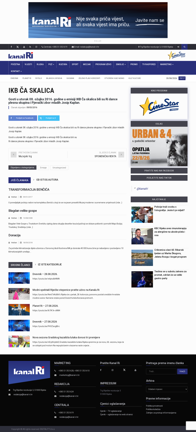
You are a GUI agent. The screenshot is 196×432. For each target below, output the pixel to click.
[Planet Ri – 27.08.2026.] (19, 309)
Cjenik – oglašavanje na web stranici (116, 414)
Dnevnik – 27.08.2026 (45, 321)
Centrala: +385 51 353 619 (55, 47)
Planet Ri (27, 78)
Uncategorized (59, 168)
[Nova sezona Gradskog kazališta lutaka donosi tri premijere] (19, 341)
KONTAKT (15, 71)
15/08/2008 (27, 218)
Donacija (14, 235)
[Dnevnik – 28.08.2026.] (19, 278)
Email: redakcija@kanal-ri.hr (86, 47)
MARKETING (166, 64)
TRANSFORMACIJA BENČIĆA (28, 189)
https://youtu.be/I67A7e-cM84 (46, 310)
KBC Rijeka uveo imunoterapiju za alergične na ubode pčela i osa (170, 232)
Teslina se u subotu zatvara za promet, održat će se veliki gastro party (170, 275)
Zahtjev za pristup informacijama (161, 413)
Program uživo (103, 64)
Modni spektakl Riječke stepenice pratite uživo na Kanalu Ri (66, 289)
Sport (75, 64)
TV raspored (149, 64)
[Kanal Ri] (57, 55)
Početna (15, 64)
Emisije (120, 64)
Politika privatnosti (154, 406)
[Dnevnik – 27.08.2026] (19, 325)
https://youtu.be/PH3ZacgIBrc (46, 326)
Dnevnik (14, 78)
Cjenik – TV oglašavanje (111, 411)
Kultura (63, 64)
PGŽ (50, 64)
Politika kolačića (153, 409)
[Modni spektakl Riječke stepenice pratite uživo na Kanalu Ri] (19, 294)
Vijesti (28, 64)
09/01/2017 (27, 197)
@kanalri (142, 188)
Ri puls (38, 78)
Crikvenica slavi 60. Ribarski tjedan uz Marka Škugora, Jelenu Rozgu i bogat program (170, 253)
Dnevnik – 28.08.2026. (45, 274)
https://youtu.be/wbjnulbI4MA (46, 279)
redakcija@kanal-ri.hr (23, 394)
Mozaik (87, 64)
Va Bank (70, 78)
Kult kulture (135, 78)
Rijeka (40, 64)
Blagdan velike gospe (22, 210)
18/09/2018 (27, 243)
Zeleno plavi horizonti (89, 78)
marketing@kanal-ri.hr (69, 375)
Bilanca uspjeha (54, 78)
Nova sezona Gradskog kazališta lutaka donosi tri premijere (66, 337)
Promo (134, 64)
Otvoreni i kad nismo (114, 78)
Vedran (14, 197)
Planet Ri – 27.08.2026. (45, 305)
